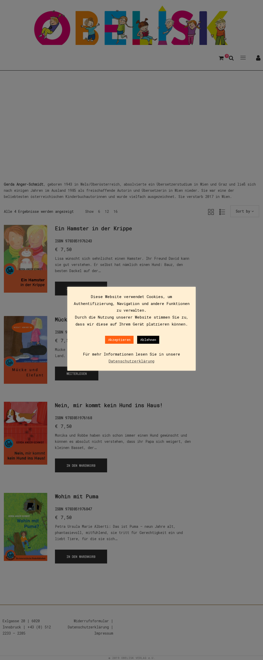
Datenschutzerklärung (131, 361)
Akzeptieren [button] (119, 339)
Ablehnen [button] (148, 339)
